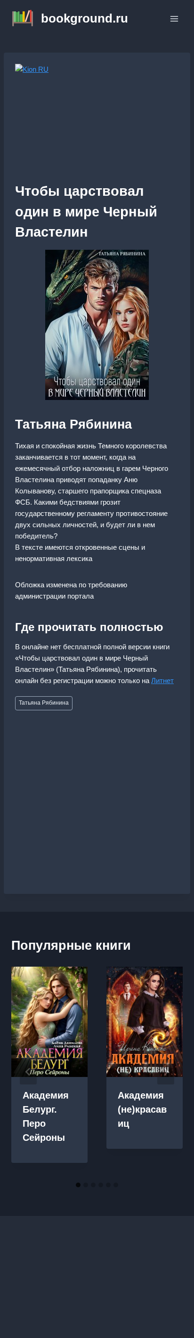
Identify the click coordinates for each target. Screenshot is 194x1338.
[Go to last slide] (28, 1071)
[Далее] (165, 1071)
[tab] (78, 1185)
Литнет (162, 680)
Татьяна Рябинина (44, 703)
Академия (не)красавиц (142, 1109)
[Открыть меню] (174, 18)
